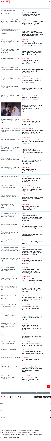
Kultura (24, 67)
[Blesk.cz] (2, 397)
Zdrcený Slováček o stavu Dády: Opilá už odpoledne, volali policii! (32, 352)
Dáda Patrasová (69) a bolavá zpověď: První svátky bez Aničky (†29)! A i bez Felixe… (32, 189)
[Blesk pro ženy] (6, 2)
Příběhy (24, 29)
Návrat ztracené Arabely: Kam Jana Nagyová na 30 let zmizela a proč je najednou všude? (32, 52)
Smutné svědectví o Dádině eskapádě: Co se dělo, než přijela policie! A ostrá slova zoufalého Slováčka (32, 327)
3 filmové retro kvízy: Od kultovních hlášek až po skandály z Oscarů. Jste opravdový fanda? (32, 43)
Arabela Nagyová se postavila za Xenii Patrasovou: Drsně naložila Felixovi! (32, 317)
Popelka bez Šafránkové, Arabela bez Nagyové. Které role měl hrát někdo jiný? (32, 261)
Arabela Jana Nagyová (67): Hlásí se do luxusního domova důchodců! (32, 180)
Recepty (42, 392)
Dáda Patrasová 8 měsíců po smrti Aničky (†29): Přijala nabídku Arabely (32, 198)
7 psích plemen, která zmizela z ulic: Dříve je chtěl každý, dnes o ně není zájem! (32, 123)
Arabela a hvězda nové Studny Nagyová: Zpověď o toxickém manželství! (31, 379)
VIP (22, 239)
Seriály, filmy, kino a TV (27, 128)
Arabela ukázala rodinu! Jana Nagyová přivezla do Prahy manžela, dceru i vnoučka (31, 97)
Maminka (6, 392)
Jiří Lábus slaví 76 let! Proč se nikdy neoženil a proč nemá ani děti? (31, 170)
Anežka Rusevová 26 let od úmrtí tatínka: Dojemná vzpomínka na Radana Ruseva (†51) (32, 280)
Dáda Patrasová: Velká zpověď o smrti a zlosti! (32, 89)
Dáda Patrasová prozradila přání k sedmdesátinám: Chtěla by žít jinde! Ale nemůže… (32, 80)
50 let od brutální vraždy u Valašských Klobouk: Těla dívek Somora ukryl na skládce (31, 14)
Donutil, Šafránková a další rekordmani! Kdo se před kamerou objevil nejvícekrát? (31, 271)
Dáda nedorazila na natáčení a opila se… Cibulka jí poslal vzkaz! (32, 344)
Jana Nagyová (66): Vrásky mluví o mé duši (32, 242)
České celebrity (26, 76)
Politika (24, 19)
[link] (7, 397)
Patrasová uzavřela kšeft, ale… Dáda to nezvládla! (31, 360)
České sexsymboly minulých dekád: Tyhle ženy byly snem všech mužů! (31, 62)
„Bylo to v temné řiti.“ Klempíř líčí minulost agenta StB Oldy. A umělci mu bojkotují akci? (32, 23)
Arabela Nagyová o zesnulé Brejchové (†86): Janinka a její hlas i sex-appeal (32, 141)
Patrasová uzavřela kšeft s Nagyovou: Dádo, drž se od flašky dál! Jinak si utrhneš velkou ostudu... (32, 369)
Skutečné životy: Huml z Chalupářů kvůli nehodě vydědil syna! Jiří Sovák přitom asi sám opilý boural (32, 218)
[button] (49, 1)
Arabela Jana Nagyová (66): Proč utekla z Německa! (32, 235)
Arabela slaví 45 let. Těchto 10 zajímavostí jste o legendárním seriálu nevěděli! (31, 207)
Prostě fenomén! (26, 39)
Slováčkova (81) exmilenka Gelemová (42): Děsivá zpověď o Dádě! (32, 308)
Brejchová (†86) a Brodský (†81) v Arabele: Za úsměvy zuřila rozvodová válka (32, 161)
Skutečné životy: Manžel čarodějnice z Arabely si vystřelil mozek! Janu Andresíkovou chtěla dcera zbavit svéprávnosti (32, 33)
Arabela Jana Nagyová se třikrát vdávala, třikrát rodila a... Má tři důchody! (32, 299)
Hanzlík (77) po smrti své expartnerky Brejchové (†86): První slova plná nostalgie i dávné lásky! (32, 151)
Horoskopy (30, 392)
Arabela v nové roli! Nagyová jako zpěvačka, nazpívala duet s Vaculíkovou (32, 71)
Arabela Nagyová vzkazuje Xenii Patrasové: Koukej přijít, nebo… (32, 227)
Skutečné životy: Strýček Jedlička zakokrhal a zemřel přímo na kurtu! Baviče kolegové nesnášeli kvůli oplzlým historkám (32, 252)
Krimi (23, 10)
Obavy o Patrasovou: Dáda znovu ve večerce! (32, 336)
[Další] (48, 386)
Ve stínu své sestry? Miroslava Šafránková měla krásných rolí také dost (31, 289)
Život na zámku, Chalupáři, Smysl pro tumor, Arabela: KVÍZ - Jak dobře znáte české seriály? (32, 132)
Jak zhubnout (19, 392)
